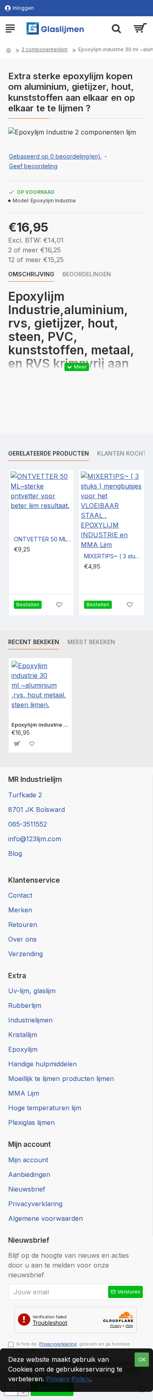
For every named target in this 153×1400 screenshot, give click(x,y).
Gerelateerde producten (48, 453)
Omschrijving (31, 274)
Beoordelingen (86, 274)
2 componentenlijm (45, 49)
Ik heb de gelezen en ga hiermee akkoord (73, 1347)
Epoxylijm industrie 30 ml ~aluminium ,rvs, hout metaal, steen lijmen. (40, 724)
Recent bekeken (33, 641)
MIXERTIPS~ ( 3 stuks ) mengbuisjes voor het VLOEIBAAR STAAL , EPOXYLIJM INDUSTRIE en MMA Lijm (113, 556)
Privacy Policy (68, 1379)
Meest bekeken (91, 641)
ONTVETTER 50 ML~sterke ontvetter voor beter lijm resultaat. (43, 539)
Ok (142, 1359)
